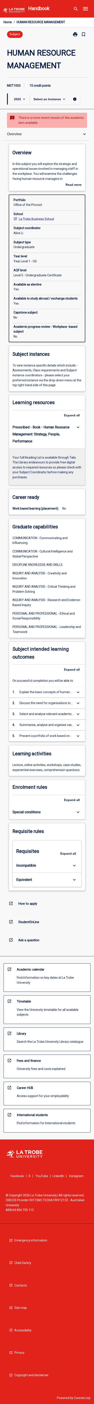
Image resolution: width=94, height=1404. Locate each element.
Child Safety (22, 1263)
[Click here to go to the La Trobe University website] (14, 11)
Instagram (76, 1176)
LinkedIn (58, 1176)
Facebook (17, 1176)
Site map (20, 1307)
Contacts (20, 1285)
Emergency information (30, 1240)
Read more (74, 185)
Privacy (19, 1352)
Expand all (72, 415)
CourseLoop (82, 1398)
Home (7, 22)
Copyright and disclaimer (31, 1375)
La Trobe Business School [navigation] (36, 219)
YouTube (42, 1176)
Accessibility (22, 1330)
